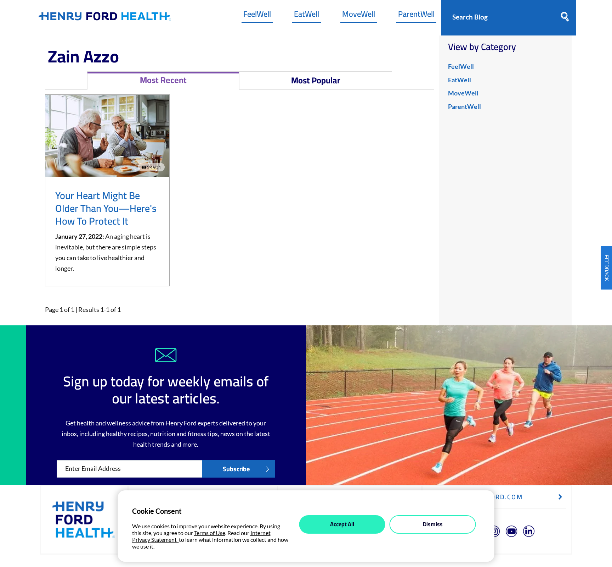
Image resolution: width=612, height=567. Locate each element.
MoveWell (358, 15)
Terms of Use (209, 532)
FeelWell (257, 15)
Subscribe (236, 469)
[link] (105, 18)
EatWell (306, 15)
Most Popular (315, 80)
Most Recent (163, 80)
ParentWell (416, 15)
